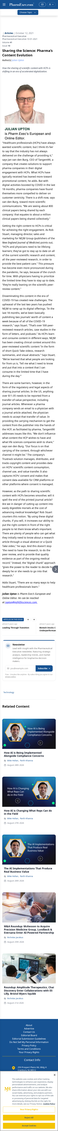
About (29, 1025)
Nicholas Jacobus (15, 937)
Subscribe (42, 668)
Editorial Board (29, 1035)
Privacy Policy (29, 1045)
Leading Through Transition (15, 627)
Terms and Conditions (29, 1048)
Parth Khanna (26, 760)
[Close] (55, 1075)
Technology (8, 692)
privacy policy (10, 676)
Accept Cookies (29, 1125)
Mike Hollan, (13, 760)
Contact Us (29, 1031)
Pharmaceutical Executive (14, 36)
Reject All (28, 1117)
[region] (29, 1101)
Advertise (29, 1028)
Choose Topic (26, 12)
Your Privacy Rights (29, 1052)
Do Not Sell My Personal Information (29, 1042)
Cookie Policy (49, 1104)
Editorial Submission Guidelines (29, 1038)
